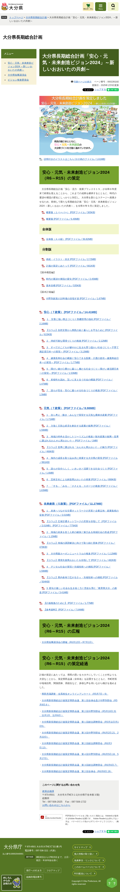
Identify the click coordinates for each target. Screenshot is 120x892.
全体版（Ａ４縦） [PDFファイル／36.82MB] (69, 239)
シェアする (100, 89)
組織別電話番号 (34, 877)
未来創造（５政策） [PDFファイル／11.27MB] (73, 503)
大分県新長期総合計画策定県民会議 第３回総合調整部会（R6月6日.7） (80, 765)
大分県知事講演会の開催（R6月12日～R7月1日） (68, 642)
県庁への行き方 (34, 870)
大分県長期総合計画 (36, 17)
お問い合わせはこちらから (56, 805)
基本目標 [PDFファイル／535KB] (63, 285)
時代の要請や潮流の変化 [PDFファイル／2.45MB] (72, 279)
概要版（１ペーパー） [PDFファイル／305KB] (70, 212)
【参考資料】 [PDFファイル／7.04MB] (64, 609)
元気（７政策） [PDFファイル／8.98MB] (69, 408)
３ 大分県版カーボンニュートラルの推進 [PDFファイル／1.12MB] (81, 553)
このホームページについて (87, 867)
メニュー (8, 53)
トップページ (16, 17)
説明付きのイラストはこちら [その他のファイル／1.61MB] (74, 159)
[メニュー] (100, 6)
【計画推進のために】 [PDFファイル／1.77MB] (69, 603)
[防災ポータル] (88, 6)
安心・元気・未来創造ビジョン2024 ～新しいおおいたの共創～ (21, 66)
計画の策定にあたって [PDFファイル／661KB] (70, 266)
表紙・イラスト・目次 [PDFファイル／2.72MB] (71, 259)
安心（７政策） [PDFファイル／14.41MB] (70, 312)
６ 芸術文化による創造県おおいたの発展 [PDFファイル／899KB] (81, 479)
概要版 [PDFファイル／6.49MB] (62, 219)
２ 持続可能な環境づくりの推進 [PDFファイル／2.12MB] (77, 341)
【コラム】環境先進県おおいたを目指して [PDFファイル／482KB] (81, 560)
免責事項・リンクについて (87, 860)
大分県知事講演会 (17, 75)
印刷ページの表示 (82, 81)
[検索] (113, 6)
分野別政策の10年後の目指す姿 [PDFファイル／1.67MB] (76, 298)
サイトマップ (80, 847)
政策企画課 (48, 791)
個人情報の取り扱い (84, 854)
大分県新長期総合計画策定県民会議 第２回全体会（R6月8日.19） (77, 771)
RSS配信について (83, 873)
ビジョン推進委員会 (18, 80)
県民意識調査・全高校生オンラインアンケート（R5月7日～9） (75, 694)
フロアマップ (53, 870)
